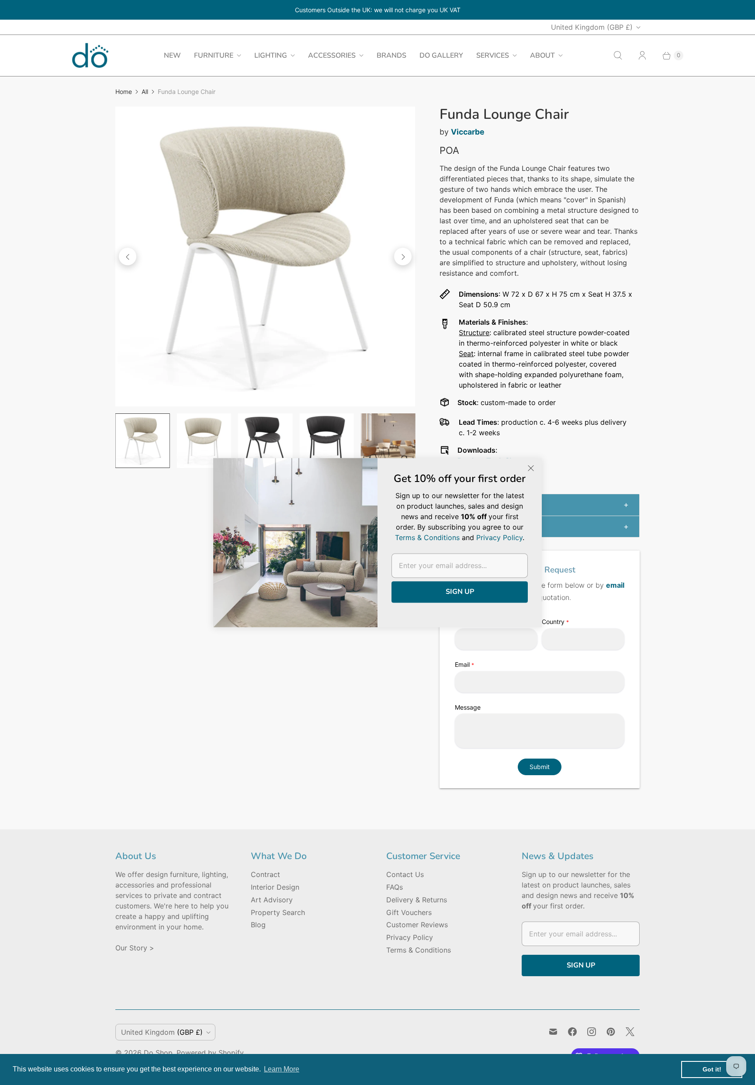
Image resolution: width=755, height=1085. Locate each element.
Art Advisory (272, 899)
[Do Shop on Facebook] (572, 1032)
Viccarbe (468, 131)
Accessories (332, 55)
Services (492, 55)
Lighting (270, 55)
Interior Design (275, 887)
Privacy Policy (409, 937)
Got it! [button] (712, 1069)
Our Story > (134, 947)
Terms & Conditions (418, 950)
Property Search (278, 912)
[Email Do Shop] (553, 1032)
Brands (391, 55)
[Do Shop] (90, 55)
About (542, 55)
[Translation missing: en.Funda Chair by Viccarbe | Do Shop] (142, 440)
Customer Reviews (417, 924)
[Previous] (127, 256)
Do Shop (158, 1052)
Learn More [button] (281, 1069)
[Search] (618, 55)
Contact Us (405, 874)
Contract (265, 874)
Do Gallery (441, 55)
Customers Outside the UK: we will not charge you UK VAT (378, 10)
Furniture (213, 55)
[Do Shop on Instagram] (591, 1032)
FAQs (394, 887)
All (145, 91)
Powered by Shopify (210, 1052)
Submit (540, 766)
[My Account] (642, 55)
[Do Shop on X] (630, 1032)
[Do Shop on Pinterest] (610, 1032)
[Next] (403, 256)
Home (123, 91)
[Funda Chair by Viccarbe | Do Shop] (265, 256)
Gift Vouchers (409, 912)
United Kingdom (592, 27)
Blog (258, 924)
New (172, 55)
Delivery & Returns (416, 899)
